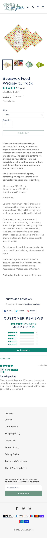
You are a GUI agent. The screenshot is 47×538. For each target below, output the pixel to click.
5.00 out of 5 (30, 323)
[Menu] (42, 7)
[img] (6, 365)
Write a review (32, 304)
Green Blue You (27, 530)
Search (8, 419)
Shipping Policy (12, 433)
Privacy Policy (12, 454)
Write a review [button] (23, 350)
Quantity (6, 120)
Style (5, 110)
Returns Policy (12, 447)
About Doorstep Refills (16, 468)
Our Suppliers (11, 426)
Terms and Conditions (16, 461)
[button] (9, 88)
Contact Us (10, 440)
